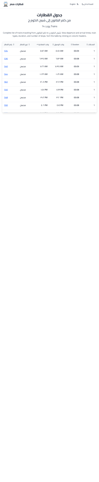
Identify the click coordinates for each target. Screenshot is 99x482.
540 (6, 66)
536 (6, 59)
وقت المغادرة (43, 44)
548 (6, 97)
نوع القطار (24, 44)
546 (6, 90)
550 (6, 105)
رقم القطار (8, 44)
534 (6, 51)
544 (6, 74)
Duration (75, 44)
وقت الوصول (59, 44)
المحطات (91, 44)
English (73, 4)
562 (6, 82)
